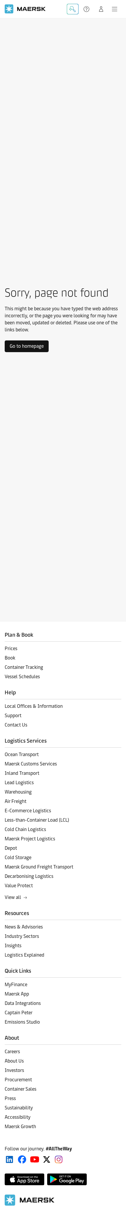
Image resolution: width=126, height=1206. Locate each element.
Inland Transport (22, 773)
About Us (14, 1061)
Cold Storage (18, 857)
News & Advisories (24, 927)
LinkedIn (9, 1159)
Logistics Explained (24, 955)
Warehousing (18, 792)
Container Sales (20, 1089)
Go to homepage (27, 346)
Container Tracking (24, 667)
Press (10, 1098)
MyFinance (16, 984)
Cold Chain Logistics (25, 829)
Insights (13, 945)
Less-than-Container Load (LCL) (37, 820)
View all (13, 897)
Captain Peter (19, 1012)
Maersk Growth (20, 1126)
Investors (14, 1070)
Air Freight (15, 801)
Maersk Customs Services (31, 764)
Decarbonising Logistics (29, 876)
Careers (12, 1051)
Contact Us (16, 725)
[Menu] (114, 9)
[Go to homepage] (25, 8)
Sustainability (19, 1108)
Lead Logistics (19, 782)
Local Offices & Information (34, 706)
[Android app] (67, 1179)
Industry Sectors (22, 936)
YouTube (35, 1159)
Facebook (22, 1159)
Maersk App (17, 994)
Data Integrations (23, 1003)
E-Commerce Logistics (28, 810)
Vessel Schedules (22, 676)
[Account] (101, 9)
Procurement (18, 1079)
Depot (11, 848)
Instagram (58, 1159)
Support (87, 9)
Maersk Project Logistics (30, 839)
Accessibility (17, 1117)
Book (10, 658)
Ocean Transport (22, 754)
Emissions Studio (22, 1022)
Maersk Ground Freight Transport (39, 867)
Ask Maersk (73, 9)
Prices (11, 648)
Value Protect (19, 885)
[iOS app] (24, 1179)
